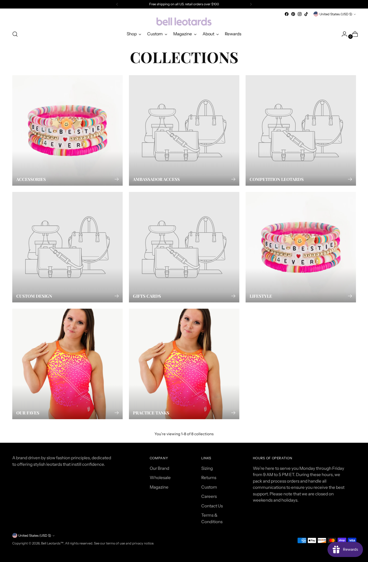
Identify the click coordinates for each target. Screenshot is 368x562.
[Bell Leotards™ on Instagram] (299, 14)
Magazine (159, 487)
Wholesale (160, 477)
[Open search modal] (15, 34)
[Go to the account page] (342, 34)
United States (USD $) (335, 14)
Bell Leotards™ (52, 543)
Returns (208, 477)
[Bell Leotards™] (184, 22)
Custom (209, 487)
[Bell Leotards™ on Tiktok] (306, 14)
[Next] (250, 4)
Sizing (207, 468)
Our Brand (159, 468)
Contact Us (212, 505)
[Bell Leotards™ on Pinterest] (293, 14)
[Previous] (117, 4)
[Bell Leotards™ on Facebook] (286, 14)
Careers (209, 496)
